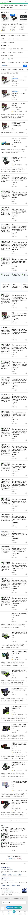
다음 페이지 (22, 820)
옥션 (5, 878)
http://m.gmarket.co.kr (8, 869)
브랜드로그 (19, 109)
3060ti (25, 5)
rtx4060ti (21, 5)
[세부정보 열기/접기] (24, 902)
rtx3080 (6, 5)
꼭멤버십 (19, 874)
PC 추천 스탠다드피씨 (5, 888)
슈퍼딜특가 (9, 874)
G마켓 (5, 867)
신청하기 (24, 863)
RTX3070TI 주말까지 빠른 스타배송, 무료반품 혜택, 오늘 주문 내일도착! (13, 872)
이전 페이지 (6, 820)
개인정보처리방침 (15, 898)
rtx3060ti (11, 5)
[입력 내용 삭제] (26, 1)
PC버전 (6, 898)
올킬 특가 (8, 885)
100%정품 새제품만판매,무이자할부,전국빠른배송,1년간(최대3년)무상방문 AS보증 (11, 893)
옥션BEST (3, 885)
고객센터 (21, 898)
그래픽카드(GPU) (9, 7)
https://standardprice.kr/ (9, 890)
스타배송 (14, 874)
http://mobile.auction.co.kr (9, 880)
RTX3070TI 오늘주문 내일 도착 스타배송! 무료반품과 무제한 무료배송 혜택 (14, 883)
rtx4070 (16, 5)
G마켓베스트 (4, 874)
